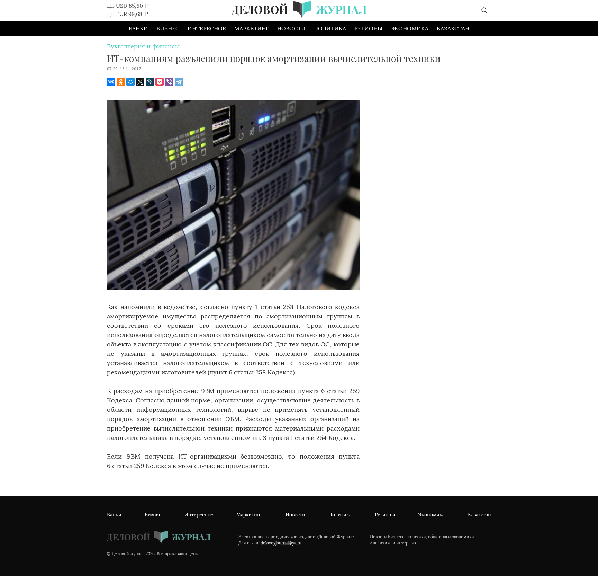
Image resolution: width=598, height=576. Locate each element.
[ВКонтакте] (111, 82)
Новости (291, 28)
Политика (330, 28)
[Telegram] (179, 82)
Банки (138, 28)
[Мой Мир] (130, 82)
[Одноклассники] (121, 82)
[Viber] (169, 82)
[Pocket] (159, 82)
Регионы (368, 28)
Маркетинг (251, 28)
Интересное (207, 28)
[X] (140, 82)
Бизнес (167, 28)
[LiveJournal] (150, 82)
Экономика (409, 28)
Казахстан (453, 28)
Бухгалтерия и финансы (143, 46)
